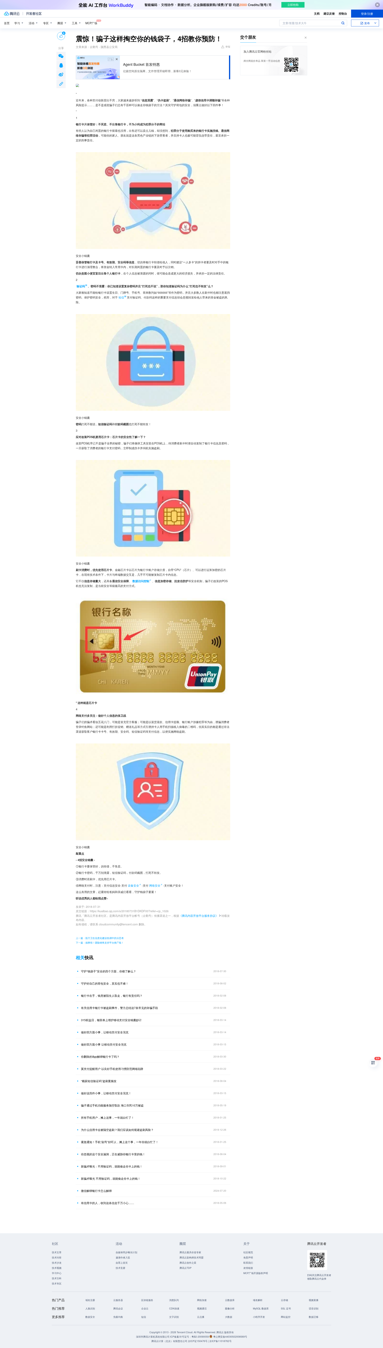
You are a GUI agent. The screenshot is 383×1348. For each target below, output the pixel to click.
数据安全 (90, 1316)
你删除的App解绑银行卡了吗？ (100, 1057)
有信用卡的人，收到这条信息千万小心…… (107, 1203)
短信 (143, 1316)
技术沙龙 (56, 1262)
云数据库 (230, 1300)
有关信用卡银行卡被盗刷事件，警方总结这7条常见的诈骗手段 (119, 1008)
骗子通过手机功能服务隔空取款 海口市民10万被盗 (112, 1105)
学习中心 (56, 1273)
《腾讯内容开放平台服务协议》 (198, 916)
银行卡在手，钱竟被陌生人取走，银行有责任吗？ (111, 996)
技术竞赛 (120, 1267)
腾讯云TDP (186, 1267)
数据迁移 (313, 1316)
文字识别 (174, 1316)
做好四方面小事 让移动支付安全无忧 (103, 1044)
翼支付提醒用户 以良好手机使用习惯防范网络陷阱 (112, 1069)
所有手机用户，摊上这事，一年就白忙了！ (107, 1118)
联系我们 (248, 1262)
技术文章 (56, 1252)
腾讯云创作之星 (188, 1262)
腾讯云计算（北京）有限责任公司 (169, 1341)
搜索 (343, 23)
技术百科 (56, 1278)
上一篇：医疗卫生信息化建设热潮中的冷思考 (100, 938)
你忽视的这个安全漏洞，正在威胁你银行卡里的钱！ (113, 1154)
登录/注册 (367, 14)
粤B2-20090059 (200, 1336)
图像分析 (230, 1308)
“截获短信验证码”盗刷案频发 (98, 1081)
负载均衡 (118, 1316)
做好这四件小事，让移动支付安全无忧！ (106, 1093)
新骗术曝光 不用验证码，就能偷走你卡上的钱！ (110, 1178)
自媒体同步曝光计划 (126, 1252)
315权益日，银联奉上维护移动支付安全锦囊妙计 (111, 1020)
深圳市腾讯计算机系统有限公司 (153, 1336)
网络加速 (202, 1300)
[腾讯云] (12, 13)
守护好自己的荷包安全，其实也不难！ (104, 983)
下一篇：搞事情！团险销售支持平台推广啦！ (100, 942)
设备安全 (133, 885)
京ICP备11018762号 (220, 1341)
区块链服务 (147, 1300)
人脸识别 (90, 1308)
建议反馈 (329, 13)
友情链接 (248, 1267)
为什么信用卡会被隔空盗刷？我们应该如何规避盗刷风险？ (117, 1130)
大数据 (228, 1316)
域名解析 (258, 1300)
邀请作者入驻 (123, 1257)
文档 (317, 13)
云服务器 (118, 1300)
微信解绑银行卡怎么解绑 (96, 1191)
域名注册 (90, 1300)
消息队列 (174, 1300)
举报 (227, 46)
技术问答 (56, 1257)
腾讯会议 (118, 1308)
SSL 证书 (286, 1308)
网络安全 (154, 885)
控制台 (343, 13)
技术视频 (56, 1267)
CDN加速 (174, 1308)
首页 (7, 23)
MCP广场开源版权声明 (255, 1273)
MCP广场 (91, 23)
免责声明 (248, 1257)
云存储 (284, 1300)
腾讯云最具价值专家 (190, 1252)
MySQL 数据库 (261, 1308)
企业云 (144, 1308)
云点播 (200, 1316)
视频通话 (202, 1308)
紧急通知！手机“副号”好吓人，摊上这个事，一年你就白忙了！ (119, 1142)
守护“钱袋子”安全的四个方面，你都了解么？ (108, 971)
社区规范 (248, 1252)
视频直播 (313, 1300)
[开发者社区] (33, 13)
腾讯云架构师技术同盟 (191, 1257)
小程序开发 (259, 1316)
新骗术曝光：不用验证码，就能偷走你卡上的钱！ (111, 1166)
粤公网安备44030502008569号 (230, 1336)
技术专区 (56, 1283)
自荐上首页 (122, 1262)
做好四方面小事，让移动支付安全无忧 (104, 1032)
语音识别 (313, 1308)
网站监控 (285, 1316)
